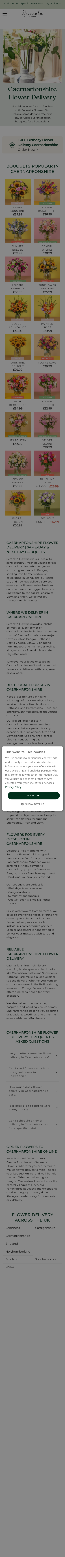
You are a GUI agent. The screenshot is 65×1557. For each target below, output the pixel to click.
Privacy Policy (13, 787)
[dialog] (32, 778)
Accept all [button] (34, 795)
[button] (32, 804)
